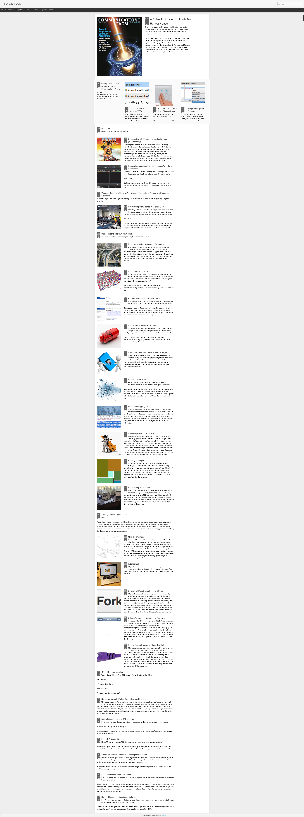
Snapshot (43, 10)
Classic (4, 10)
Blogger (164, 815)
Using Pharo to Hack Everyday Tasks (117, 233)
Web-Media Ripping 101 (138, 406)
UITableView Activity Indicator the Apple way (147, 618)
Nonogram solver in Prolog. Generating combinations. (124, 699)
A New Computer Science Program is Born (146, 206)
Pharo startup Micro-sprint (139, 487)
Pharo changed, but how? (139, 271)
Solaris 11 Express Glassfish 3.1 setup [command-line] (124, 754)
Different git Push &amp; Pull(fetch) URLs (145, 590)
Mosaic (27, 10)
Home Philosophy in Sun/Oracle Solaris (118, 797)
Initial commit (133, 563)
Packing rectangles (136, 460)
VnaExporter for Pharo (137, 379)
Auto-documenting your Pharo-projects (144, 298)
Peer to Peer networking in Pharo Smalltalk (146, 645)
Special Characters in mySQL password (118, 719)
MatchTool (105, 128)
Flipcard (11, 10)
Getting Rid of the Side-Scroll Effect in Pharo (167, 110)
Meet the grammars (136, 536)
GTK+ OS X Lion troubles (112, 672)
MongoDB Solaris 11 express (113, 739)
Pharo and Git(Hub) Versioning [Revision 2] (146, 244)
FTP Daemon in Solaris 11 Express (116, 774)
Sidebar (35, 10)
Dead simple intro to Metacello (141, 433)
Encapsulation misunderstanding (142, 325)
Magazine (19, 10)
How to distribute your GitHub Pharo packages (147, 352)
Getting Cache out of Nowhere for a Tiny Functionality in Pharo (110, 86)
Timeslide (51, 10)
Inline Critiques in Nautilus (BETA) (137, 110)
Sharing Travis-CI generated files (115, 514)
